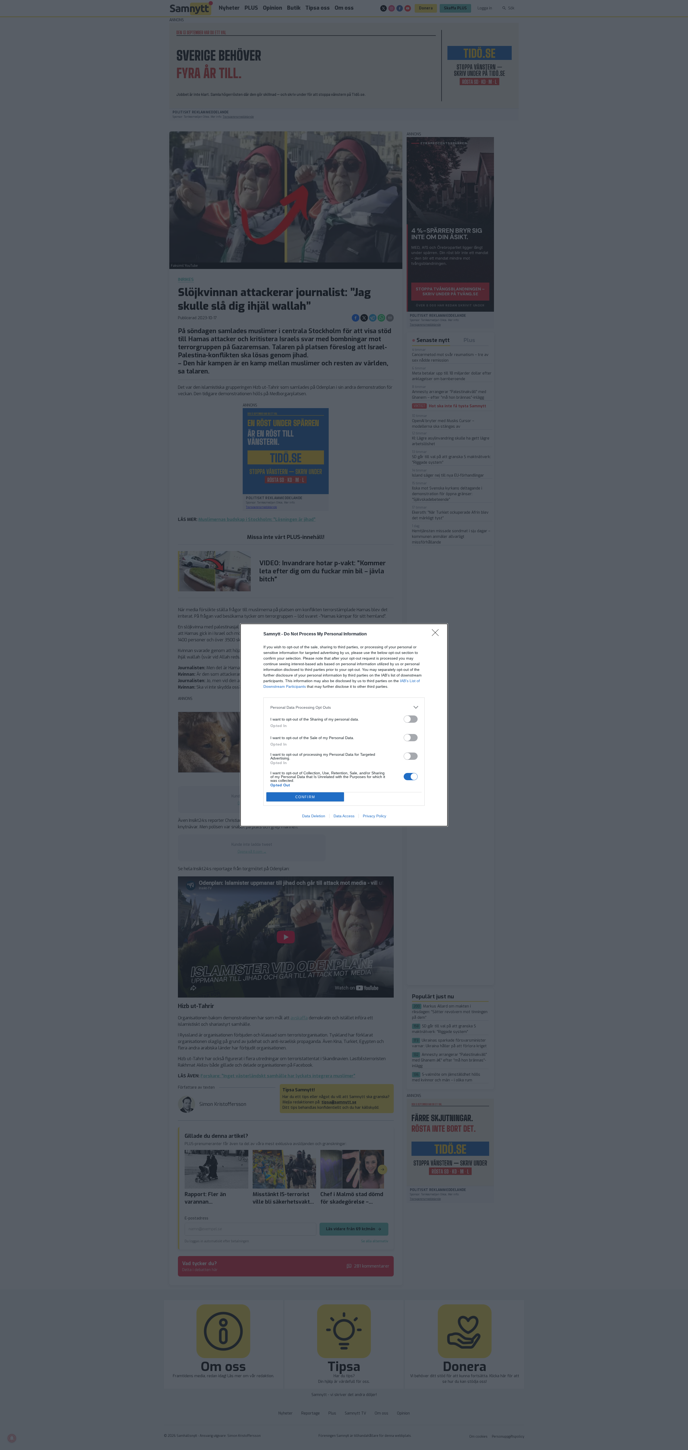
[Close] (437, 634)
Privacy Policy (374, 816)
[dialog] (344, 725)
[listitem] (344, 707)
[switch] (411, 719)
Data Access (344, 816)
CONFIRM (305, 797)
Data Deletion (313, 816)
